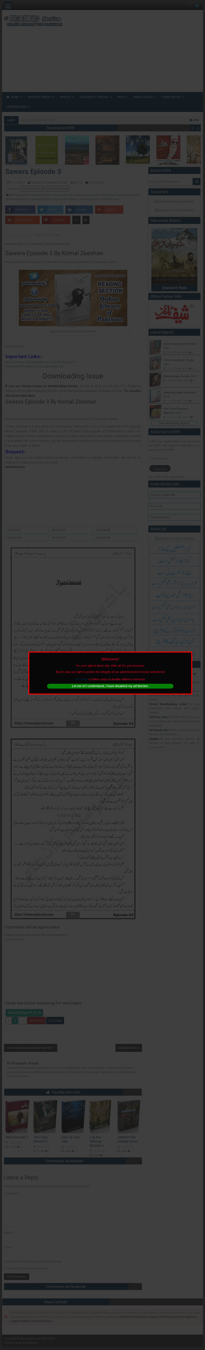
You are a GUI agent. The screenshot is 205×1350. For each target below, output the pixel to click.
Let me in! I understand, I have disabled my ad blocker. (110, 686)
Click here (81, 679)
